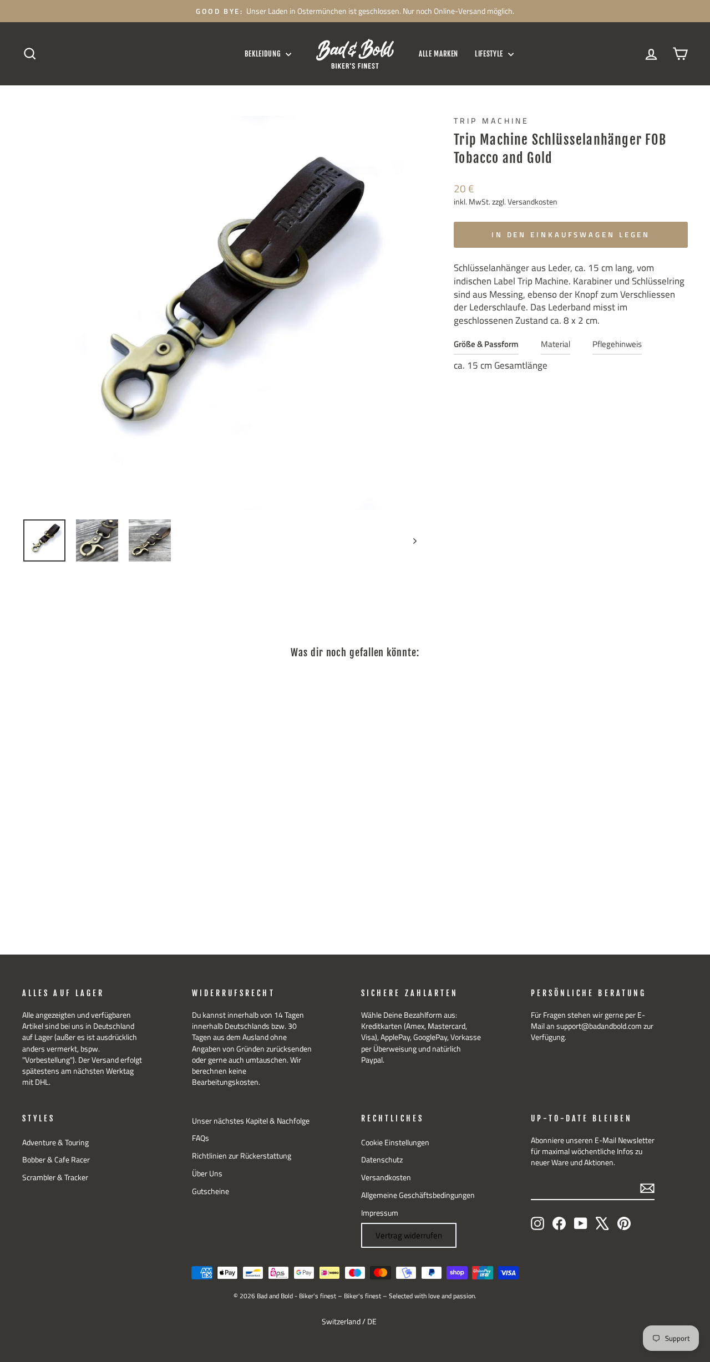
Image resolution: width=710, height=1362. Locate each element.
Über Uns (207, 1173)
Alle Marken (438, 53)
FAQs (200, 1138)
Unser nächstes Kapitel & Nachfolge (251, 1121)
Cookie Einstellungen (395, 1142)
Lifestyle (490, 53)
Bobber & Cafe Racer (56, 1160)
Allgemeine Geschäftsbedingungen (418, 1195)
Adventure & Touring (55, 1142)
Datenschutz (382, 1160)
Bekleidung (264, 53)
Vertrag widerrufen (409, 1235)
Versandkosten (532, 202)
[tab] (486, 347)
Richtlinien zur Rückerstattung (241, 1156)
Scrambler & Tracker (55, 1177)
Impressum (379, 1213)
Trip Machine (491, 120)
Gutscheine (210, 1191)
